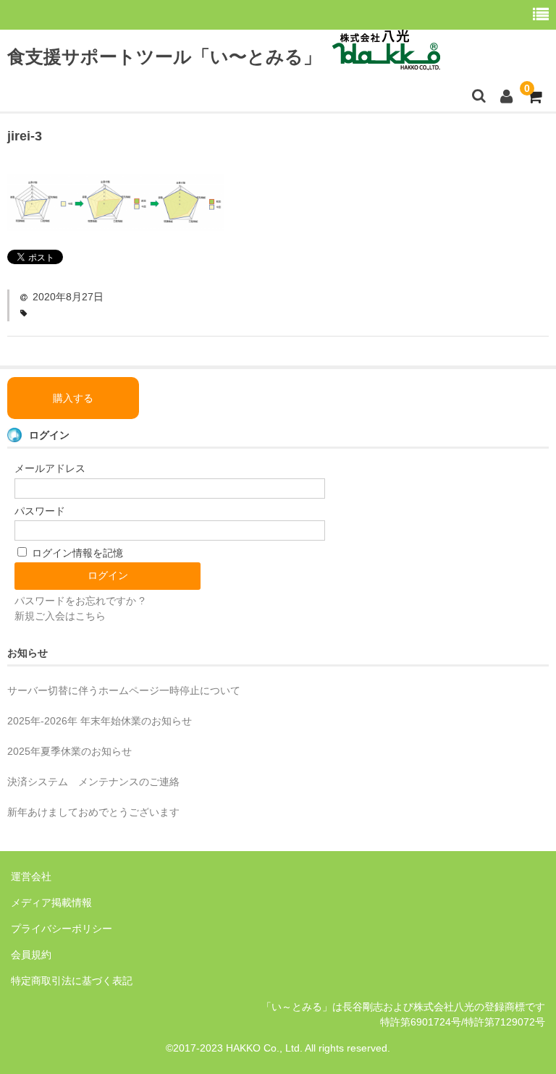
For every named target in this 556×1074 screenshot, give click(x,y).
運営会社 (31, 876)
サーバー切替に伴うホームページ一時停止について (123, 690)
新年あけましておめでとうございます (93, 812)
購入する (73, 398)
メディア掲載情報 (51, 902)
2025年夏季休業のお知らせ (69, 751)
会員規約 (31, 954)
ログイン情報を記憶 (76, 553)
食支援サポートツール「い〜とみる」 (164, 56)
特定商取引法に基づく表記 (71, 980)
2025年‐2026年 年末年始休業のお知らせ (99, 721)
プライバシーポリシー (61, 928)
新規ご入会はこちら (60, 616)
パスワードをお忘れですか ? (79, 600)
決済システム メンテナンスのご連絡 (93, 781)
